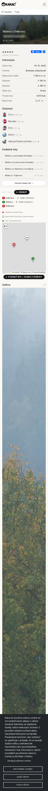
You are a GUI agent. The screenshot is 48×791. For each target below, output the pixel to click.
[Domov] (9, 4)
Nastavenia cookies (22, 769)
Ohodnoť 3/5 (8, 52)
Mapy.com (27, 272)
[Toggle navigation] (44, 4)
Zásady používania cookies (19, 760)
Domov (8, 11)
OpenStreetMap (39, 272)
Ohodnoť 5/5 (12, 52)
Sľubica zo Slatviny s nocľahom (19, 169)
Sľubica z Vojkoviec (14, 175)
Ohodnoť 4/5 (10, 52)
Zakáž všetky (23, 777)
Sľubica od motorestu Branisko (19, 162)
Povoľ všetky (23, 785)
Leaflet (16, 272)
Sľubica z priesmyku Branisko (18, 155)
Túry (17, 11)
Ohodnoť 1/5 (3, 52)
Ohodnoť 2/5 (5, 52)
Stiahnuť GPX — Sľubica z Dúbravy (23, 277)
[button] (33, 259)
